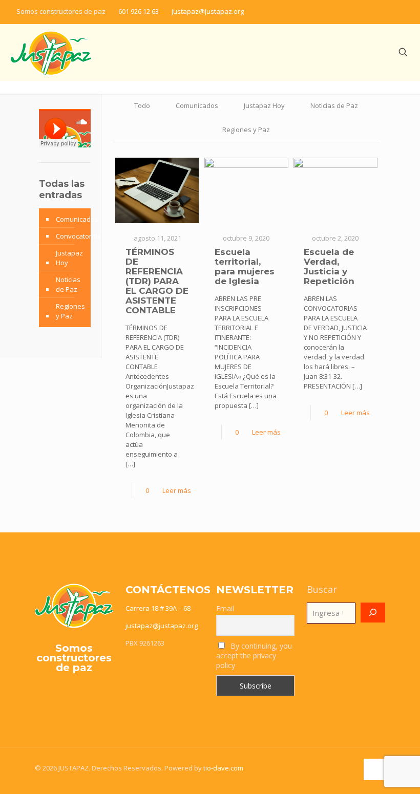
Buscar (322, 589)
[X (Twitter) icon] (372, 11)
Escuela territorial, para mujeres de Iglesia (245, 266)
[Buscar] (373, 613)
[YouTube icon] (398, 11)
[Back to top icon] (374, 769)
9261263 (151, 643)
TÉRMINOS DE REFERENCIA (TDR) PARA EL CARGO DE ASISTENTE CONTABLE (156, 281)
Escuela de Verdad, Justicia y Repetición (329, 266)
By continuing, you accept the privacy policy (254, 655)
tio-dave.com (223, 767)
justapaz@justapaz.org (208, 11)
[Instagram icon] (385, 11)
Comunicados (197, 105)
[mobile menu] (367, 52)
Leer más (176, 490)
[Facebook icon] (359, 11)
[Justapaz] (51, 52)
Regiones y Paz (246, 129)
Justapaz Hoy (264, 105)
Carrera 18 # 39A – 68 (158, 608)
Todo (142, 105)
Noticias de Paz (334, 105)
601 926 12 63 (138, 11)
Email (225, 608)
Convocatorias (78, 236)
